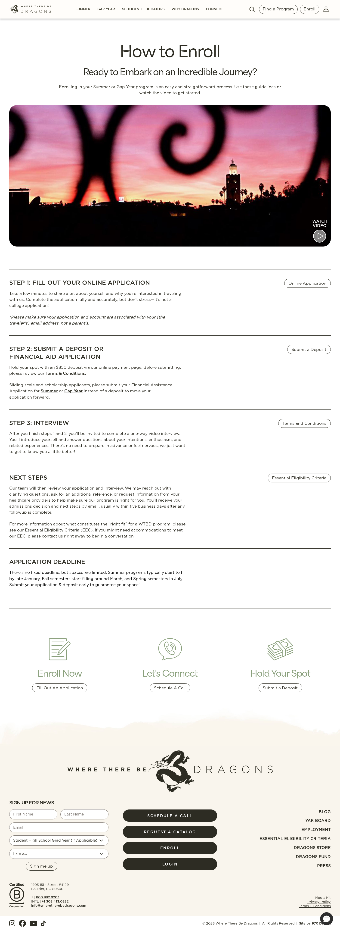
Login (170, 864)
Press (324, 866)
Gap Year (106, 9)
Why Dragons (185, 9)
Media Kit (323, 897)
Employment (316, 829)
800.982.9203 (47, 897)
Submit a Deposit (308, 349)
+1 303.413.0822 (55, 901)
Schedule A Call (170, 688)
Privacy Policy (319, 902)
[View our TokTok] (43, 923)
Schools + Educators (143, 9)
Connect (214, 9)
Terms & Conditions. (66, 373)
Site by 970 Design (315, 923)
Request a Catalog (170, 831)
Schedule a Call (169, 815)
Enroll (309, 9)
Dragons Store (312, 847)
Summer (82, 9)
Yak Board (318, 820)
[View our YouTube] (33, 923)
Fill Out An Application (60, 688)
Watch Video (319, 223)
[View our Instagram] (12, 923)
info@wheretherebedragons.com (58, 905)
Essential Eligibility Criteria (299, 478)
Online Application (307, 283)
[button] (326, 918)
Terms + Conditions (315, 906)
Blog (325, 812)
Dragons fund (313, 856)
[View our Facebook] (22, 923)
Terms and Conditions (304, 423)
